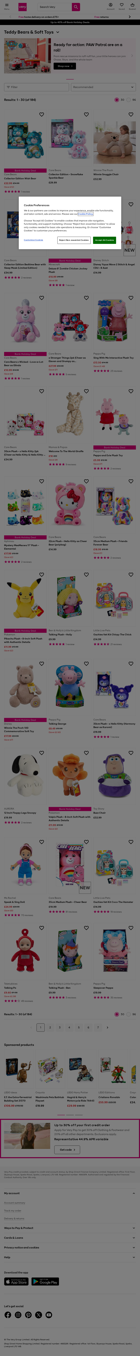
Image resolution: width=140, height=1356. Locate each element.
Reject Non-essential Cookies (74, 240)
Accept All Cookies (104, 240)
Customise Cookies (33, 240)
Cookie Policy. (85, 214)
